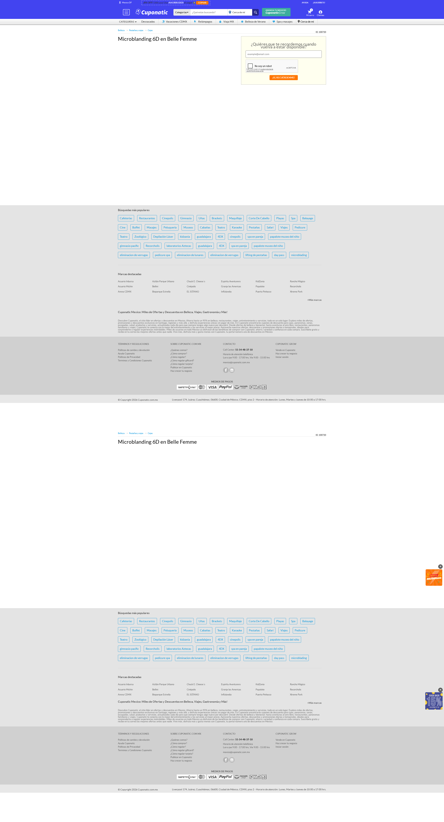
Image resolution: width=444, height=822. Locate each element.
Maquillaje (235, 218)
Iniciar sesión (282, 357)
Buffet (136, 227)
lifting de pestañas (256, 255)
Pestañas (254, 227)
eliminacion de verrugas (134, 255)
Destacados (148, 21)
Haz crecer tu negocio (181, 371)
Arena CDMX (124, 291)
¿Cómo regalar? (178, 357)
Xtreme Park (296, 291)
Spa (293, 218)
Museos (188, 227)
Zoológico (140, 236)
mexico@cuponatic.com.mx (236, 362)
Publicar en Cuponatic (181, 367)
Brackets (217, 218)
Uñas (202, 218)
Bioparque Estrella (161, 291)
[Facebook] (226, 370)
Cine (122, 227)
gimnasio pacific (129, 245)
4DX (220, 236)
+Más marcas (314, 300)
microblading (299, 255)
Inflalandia (226, 291)
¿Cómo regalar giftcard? (182, 360)
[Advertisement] (222, 180)
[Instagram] (232, 370)
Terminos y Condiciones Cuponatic (135, 360)
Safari (270, 227)
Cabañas (205, 227)
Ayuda (305, 3)
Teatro (221, 227)
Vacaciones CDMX (176, 21)
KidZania (260, 281)
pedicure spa (162, 255)
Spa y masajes (285, 21)
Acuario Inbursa (126, 281)
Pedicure (300, 227)
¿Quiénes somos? (178, 350)
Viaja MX (228, 21)
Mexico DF (127, 2)
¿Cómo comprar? (178, 353)
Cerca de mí (307, 21)
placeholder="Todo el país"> (243, 12)
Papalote (260, 286)
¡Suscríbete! (319, 3)
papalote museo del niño (284, 236)
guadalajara (204, 236)
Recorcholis (153, 245)
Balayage (307, 218)
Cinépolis (191, 286)
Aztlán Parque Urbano (163, 281)
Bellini (155, 286)
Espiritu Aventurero (231, 281)
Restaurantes (147, 218)
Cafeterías (126, 218)
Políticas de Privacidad (129, 357)
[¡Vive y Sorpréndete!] (152, 12)
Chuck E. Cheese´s (196, 281)
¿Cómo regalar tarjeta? (181, 364)
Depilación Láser (163, 236)
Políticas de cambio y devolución (134, 350)
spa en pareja (255, 236)
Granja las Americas (231, 286)
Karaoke (237, 227)
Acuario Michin (125, 286)
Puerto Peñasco (263, 291)
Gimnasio (186, 218)
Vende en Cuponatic (285, 350)
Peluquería (170, 227)
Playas (280, 218)
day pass (279, 255)
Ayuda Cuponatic (126, 353)
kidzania (185, 236)
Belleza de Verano (255, 21)
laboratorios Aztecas (178, 245)
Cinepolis (167, 218)
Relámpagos (205, 21)
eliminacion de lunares (190, 255)
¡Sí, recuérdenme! (283, 77)
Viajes (284, 227)
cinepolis (235, 236)
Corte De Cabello (259, 218)
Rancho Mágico (297, 281)
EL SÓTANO (193, 291)
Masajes (152, 227)
